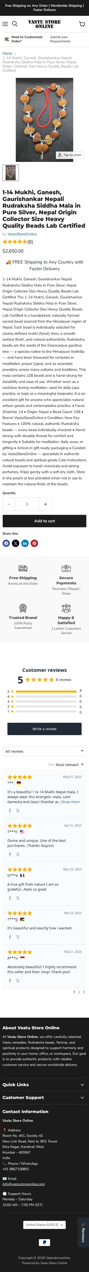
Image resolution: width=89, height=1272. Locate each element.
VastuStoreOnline (22, 234)
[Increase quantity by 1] (45, 504)
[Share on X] (15, 543)
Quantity (9, 493)
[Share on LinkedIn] (25, 543)
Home (7, 53)
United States (42, 1225)
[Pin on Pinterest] (34, 543)
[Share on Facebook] (6, 543)
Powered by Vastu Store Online (44, 1263)
